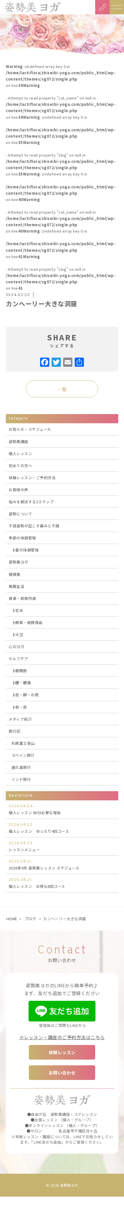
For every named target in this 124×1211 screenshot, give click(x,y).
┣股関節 (19, 670)
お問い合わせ (62, 1073)
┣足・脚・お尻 (25, 694)
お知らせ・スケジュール (30, 429)
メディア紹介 (20, 719)
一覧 (62, 389)
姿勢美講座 (18, 441)
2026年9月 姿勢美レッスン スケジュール (44, 865)
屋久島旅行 (21, 767)
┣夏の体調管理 (25, 550)
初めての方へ (20, 465)
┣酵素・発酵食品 (27, 622)
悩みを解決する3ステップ (31, 501)
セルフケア (18, 658)
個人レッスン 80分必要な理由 (35, 809)
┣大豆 (17, 634)
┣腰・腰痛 (21, 682)
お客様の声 (18, 489)
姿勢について (20, 513)
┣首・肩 (19, 707)
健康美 (14, 574)
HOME (11, 918)
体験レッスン (62, 1052)
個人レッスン (20, 453)
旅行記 (14, 731)
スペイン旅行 (23, 755)
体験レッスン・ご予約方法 (32, 477)
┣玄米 (17, 610)
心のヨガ (16, 646)
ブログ (30, 918)
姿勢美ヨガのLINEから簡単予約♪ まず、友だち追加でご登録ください (62, 989)
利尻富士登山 (23, 743)
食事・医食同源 (22, 598)
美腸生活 (16, 586)
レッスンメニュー (24, 846)
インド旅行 (21, 779)
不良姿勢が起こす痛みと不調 (34, 526)
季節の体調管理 (22, 538)
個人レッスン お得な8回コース (37, 883)
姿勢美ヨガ (18, 562)
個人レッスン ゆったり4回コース (39, 828)
